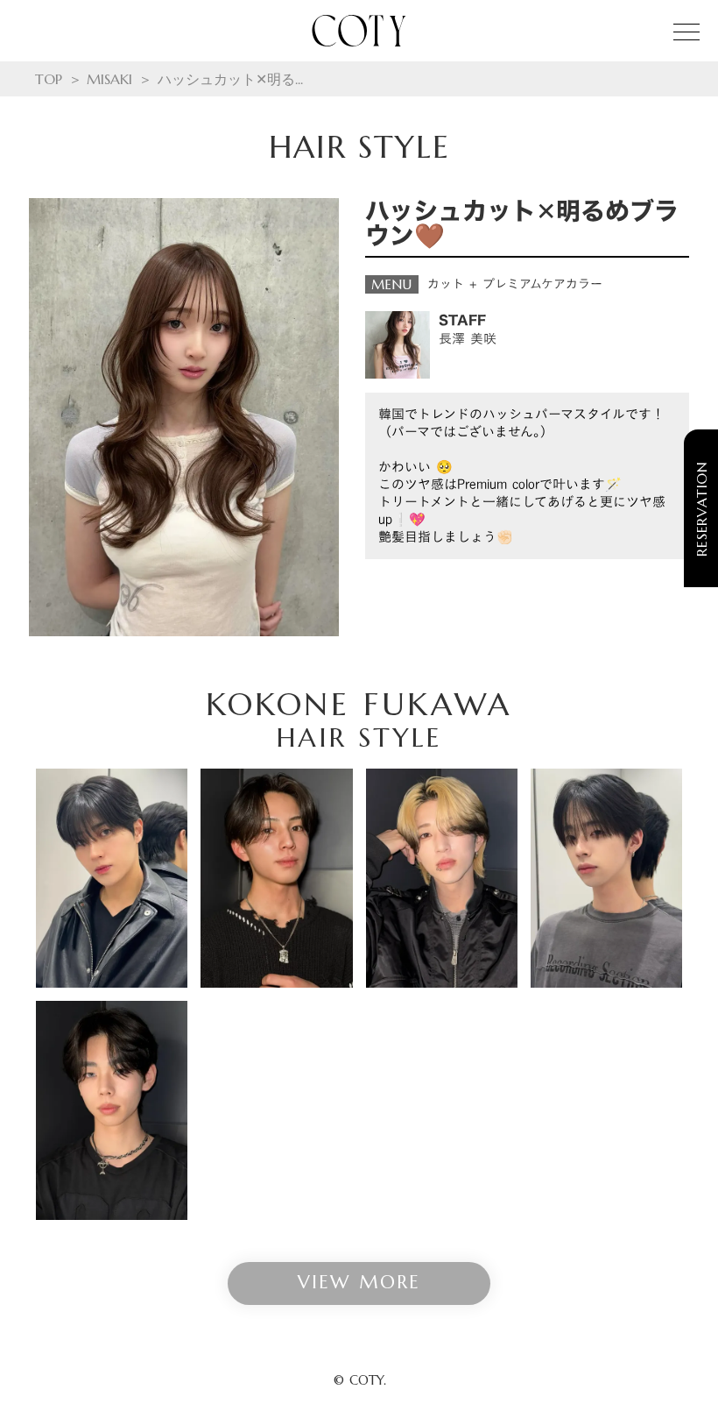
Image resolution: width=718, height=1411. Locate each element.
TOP (48, 79)
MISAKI (109, 79)
